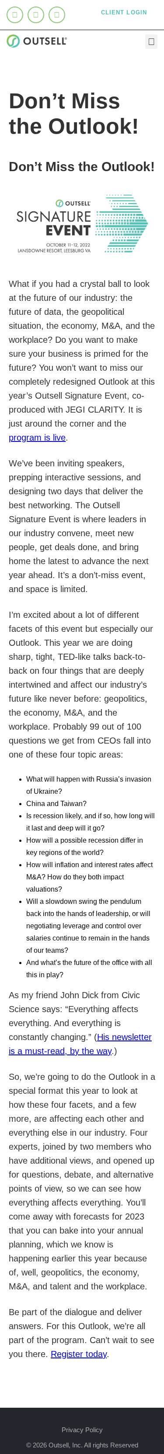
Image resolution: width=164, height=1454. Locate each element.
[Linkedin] (15, 15)
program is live (37, 437)
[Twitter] (36, 15)
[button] (151, 41)
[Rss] (57, 15)
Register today (79, 1354)
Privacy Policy (82, 1429)
